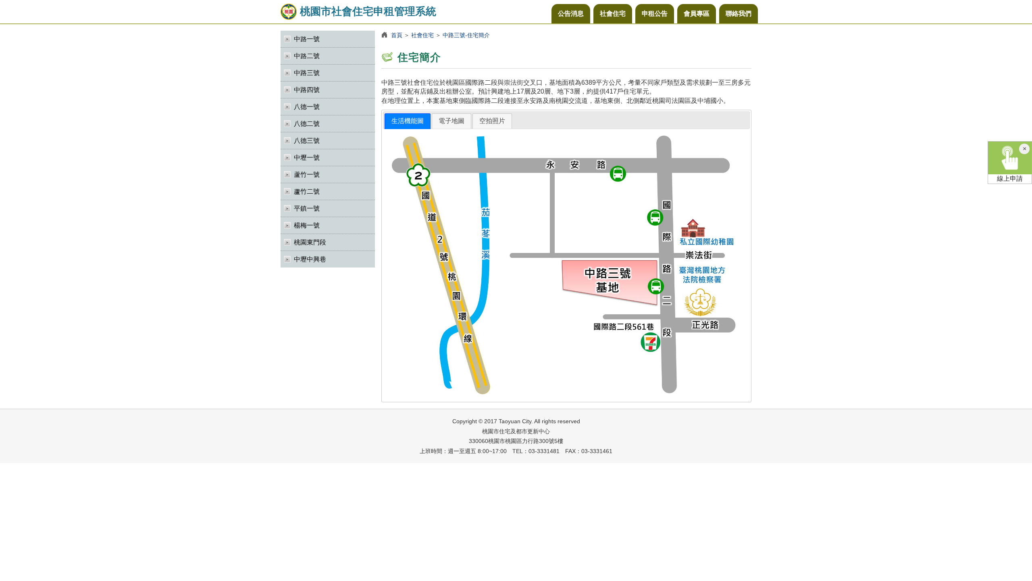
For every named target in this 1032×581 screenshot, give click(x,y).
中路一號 (307, 39)
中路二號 (307, 55)
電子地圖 (451, 120)
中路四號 (307, 89)
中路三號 (307, 72)
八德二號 (307, 123)
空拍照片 (492, 120)
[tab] (408, 121)
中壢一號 (307, 157)
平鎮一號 (307, 208)
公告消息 (571, 13)
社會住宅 (613, 13)
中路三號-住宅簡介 (466, 35)
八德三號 (307, 140)
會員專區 (697, 13)
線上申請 (1010, 178)
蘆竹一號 (307, 174)
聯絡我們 (738, 13)
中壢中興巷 (310, 259)
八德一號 (307, 106)
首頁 (396, 35)
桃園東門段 (310, 242)
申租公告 (655, 13)
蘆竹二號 (307, 191)
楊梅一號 (307, 225)
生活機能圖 (407, 120)
